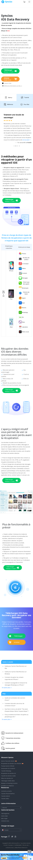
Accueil (5, 845)
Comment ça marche (6, 791)
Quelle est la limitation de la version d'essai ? (15, 699)
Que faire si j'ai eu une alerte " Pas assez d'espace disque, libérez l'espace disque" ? (17, 710)
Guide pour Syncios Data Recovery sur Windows (16, 673)
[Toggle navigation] (29, 1)
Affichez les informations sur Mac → (13, 86)
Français (6, 830)
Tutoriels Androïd (5, 796)
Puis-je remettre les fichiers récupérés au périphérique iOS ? (16, 716)
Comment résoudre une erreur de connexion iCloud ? (14, 704)
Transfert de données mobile (8, 776)
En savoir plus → (7, 687)
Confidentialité (17, 845)
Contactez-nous (5, 821)
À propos (10, 845)
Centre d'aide (4, 816)
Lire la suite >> (26, 140)
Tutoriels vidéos (5, 798)
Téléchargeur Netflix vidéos (8, 781)
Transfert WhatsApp (6, 771)
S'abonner (4, 807)
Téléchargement (5, 813)
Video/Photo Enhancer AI (21, 847)
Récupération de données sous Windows (11, 763)
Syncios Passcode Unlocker (8, 761)
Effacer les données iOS (7, 778)
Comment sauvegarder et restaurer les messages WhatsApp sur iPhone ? (16, 684)
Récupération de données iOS (8, 773)
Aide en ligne (4, 818)
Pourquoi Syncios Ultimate (7, 766)
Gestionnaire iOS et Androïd (8, 768)
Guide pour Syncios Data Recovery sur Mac (16, 667)
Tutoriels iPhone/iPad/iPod (7, 793)
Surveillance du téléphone (7, 785)
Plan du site (25, 845)
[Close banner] (32, 854)
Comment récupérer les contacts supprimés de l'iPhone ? (14, 678)
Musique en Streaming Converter (9, 783)
